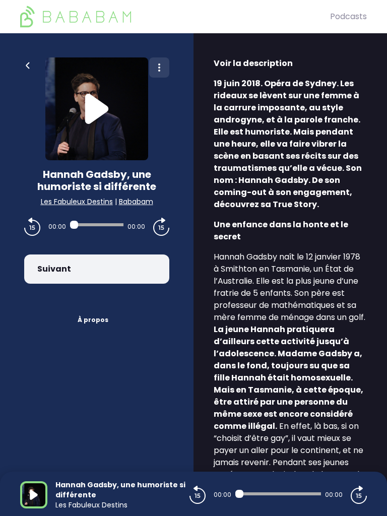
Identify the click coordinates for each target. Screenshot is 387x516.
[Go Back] (27, 64)
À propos (93, 319)
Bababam (136, 202)
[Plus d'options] (159, 67)
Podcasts (348, 16)
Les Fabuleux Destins (77, 202)
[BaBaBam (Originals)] (175, 16)
